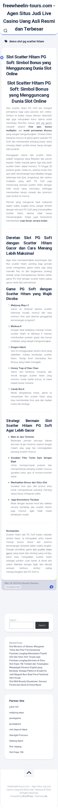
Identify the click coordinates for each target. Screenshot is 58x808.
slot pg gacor (44, 123)
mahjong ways (16, 712)
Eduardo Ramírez (30, 583)
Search (12, 620)
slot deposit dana (18, 729)
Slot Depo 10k (16, 752)
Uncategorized (13, 587)
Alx (45, 796)
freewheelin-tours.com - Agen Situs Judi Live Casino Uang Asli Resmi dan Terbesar (29, 17)
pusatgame (15, 718)
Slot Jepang (15, 746)
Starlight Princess (18, 735)
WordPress (27, 796)
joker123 (13, 707)
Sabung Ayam (16, 741)
